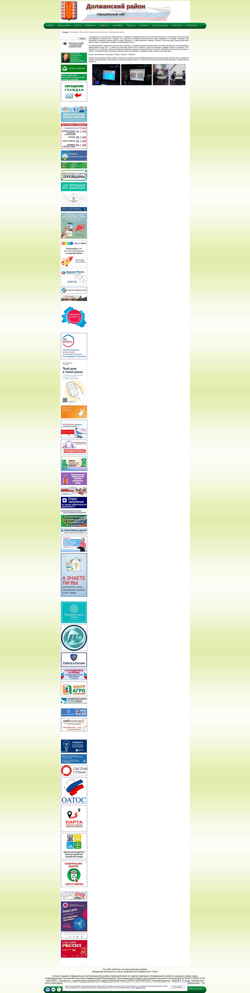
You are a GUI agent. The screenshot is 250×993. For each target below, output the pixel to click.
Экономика (118, 26)
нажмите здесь (140, 987)
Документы (90, 26)
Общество (104, 26)
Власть (78, 26)
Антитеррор (191, 26)
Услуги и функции (160, 26)
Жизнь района (64, 26)
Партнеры (143, 26)
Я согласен (177, 987)
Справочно (177, 26)
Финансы (131, 26)
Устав (187, 981)
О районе (50, 26)
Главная (65, 32)
